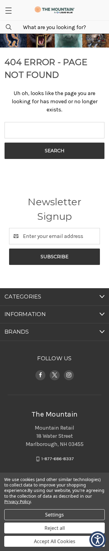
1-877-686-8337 (57, 458)
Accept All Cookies (54, 541)
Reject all (55, 528)
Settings (54, 514)
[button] (8, 10)
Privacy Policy (17, 501)
